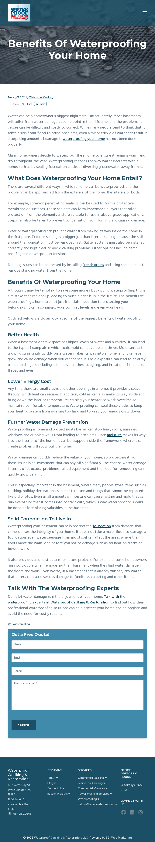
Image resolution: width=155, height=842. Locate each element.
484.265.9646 (22, 814)
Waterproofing (21, 624)
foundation (102, 526)
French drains (93, 265)
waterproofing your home (84, 139)
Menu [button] (140, 13)
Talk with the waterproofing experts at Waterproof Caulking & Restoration (66, 600)
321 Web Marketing (119, 837)
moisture (114, 435)
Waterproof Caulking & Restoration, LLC (61, 837)
